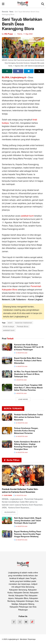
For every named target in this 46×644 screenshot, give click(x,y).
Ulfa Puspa (8, 34)
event (10, 322)
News (11, 11)
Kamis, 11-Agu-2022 (25, 34)
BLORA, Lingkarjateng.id (14, 77)
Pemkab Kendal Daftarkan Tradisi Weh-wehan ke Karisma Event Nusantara (28, 417)
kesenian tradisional (23, 322)
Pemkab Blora (22, 326)
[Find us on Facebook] (13, 622)
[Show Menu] (3, 4)
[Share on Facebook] (18, 71)
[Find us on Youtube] (26, 622)
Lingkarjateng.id (13, 639)
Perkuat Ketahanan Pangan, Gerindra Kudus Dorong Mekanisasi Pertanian (26, 430)
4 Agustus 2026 (21, 393)
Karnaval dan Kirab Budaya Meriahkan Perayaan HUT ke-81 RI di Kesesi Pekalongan (28, 347)
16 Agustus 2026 (21, 353)
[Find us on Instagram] (20, 622)
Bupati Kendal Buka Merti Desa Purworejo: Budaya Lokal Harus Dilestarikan (28, 360)
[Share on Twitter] (39, 71)
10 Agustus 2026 (21, 366)
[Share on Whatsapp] (7, 71)
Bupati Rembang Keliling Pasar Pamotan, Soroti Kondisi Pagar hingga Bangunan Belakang (27, 534)
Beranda (5, 11)
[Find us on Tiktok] (32, 621)
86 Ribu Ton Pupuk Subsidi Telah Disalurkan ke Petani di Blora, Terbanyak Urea (28, 374)
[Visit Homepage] (23, 3)
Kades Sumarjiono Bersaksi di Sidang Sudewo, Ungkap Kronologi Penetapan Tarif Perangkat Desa (27, 445)
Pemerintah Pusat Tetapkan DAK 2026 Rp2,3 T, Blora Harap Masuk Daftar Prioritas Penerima (28, 387)
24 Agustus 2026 (21, 526)
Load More (23, 399)
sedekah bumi (27, 215)
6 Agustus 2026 (21, 380)
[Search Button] (42, 4)
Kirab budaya (8, 326)
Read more (10, 512)
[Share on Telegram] (29, 71)
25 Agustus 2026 (21, 495)
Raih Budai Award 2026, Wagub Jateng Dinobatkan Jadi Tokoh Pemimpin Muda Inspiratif (27, 520)
